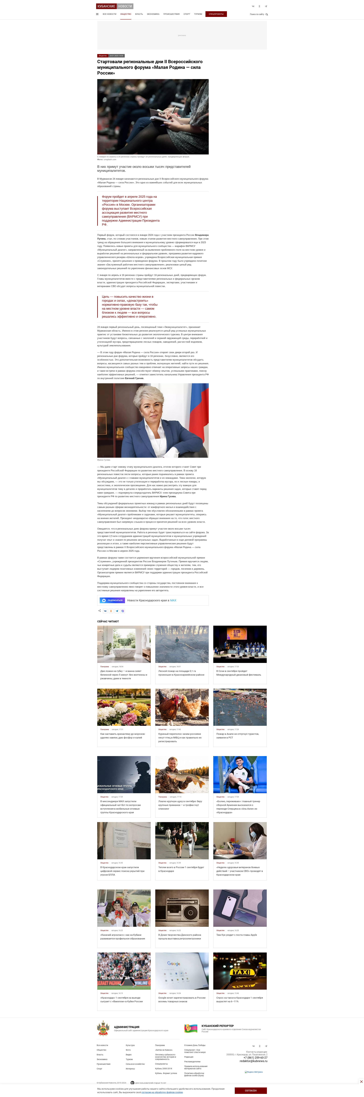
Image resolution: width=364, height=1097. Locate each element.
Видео (129, 1054)
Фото (128, 1050)
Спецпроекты (216, 14)
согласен (251, 1090)
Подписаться (115, 600)
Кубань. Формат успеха (166, 1073)
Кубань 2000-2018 (163, 1068)
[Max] (122, 611)
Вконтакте (253, 6)
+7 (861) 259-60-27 (255, 1057)
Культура (130, 1045)
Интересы (130, 1069)
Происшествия (171, 14)
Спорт (187, 14)
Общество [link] (162, 667)
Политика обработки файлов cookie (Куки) (194, 1074)
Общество (125, 14)
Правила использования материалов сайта (195, 1067)
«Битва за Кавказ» (164, 1050)
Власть (139, 14)
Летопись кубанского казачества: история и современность (165, 1056)
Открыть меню (97, 14)
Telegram (266, 6)
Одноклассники (259, 6)
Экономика (153, 14)
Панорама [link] (104, 667)
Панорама (160, 1045)
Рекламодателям (192, 1061)
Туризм (198, 14)
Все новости (109, 14)
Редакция (188, 1057)
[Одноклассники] (111, 611)
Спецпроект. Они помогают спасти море (195, 1051)
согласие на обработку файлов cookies (162, 1092)
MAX (173, 600)
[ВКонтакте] (105, 611)
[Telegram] (117, 611)
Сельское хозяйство (135, 1064)
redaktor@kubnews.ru (253, 1061)
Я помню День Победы (194, 1045)
